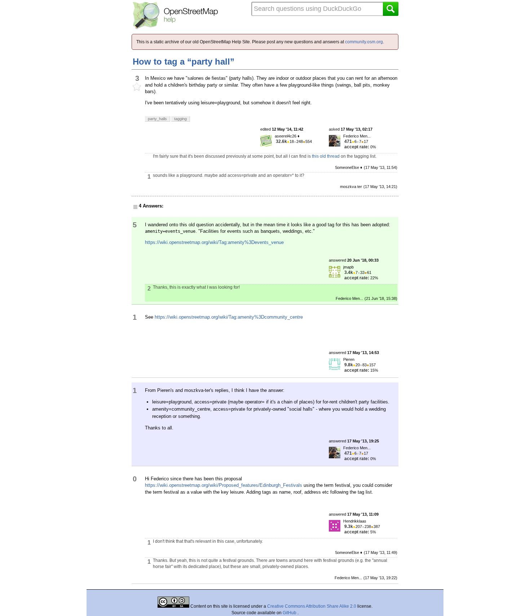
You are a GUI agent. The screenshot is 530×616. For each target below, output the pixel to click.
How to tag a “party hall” (183, 61)
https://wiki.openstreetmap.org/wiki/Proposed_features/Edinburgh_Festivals (223, 485)
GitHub (290, 612)
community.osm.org (364, 41)
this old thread (326, 156)
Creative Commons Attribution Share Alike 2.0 (311, 606)
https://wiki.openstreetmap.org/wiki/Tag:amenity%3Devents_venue (214, 242)
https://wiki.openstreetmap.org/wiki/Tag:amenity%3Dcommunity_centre (229, 317)
